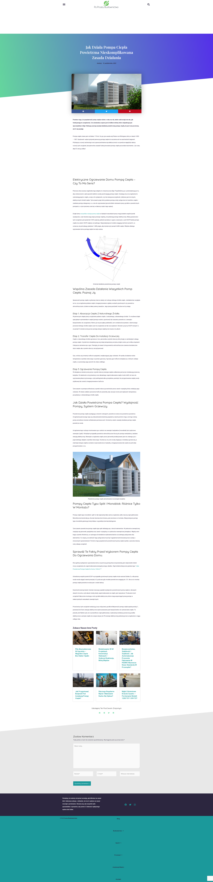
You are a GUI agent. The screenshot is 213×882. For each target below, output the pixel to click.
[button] (64, 4)
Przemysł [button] (117, 855)
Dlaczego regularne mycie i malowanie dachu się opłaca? (106, 693)
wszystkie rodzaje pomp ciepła (90, 214)
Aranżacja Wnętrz (118, 867)
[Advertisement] (106, 21)
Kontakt (118, 879)
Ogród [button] (117, 843)
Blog (118, 819)
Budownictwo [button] (117, 831)
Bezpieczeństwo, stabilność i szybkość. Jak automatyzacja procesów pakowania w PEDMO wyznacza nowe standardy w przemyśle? (129, 658)
